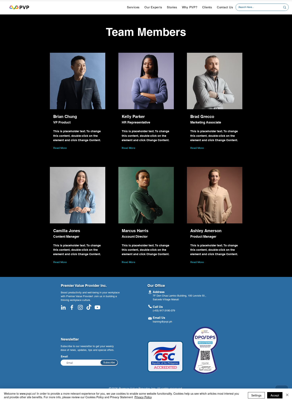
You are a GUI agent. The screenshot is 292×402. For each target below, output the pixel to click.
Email (64, 356)
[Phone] (149, 306)
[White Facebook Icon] (72, 307)
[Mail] (149, 318)
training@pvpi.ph (162, 321)
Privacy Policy (143, 397)
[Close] (287, 395)
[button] (133, 7)
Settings (256, 395)
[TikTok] (89, 307)
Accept (275, 395)
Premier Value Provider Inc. (84, 285)
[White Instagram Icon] (80, 307)
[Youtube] (97, 307)
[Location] (149, 292)
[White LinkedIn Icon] (63, 307)
